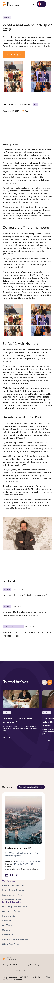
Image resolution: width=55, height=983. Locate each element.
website (32, 502)
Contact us (7, 934)
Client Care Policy (10, 944)
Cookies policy (21, 971)
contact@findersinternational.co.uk (20, 508)
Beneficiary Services (11, 899)
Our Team (7, 925)
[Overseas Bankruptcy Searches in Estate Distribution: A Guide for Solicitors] (27, 612)
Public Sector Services (13, 890)
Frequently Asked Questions (15, 906)
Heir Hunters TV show (31, 352)
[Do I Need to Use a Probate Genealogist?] (27, 593)
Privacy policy (7, 971)
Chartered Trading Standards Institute (27, 239)
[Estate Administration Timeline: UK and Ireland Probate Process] (27, 632)
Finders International (42, 499)
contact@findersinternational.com (21, 869)
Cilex (35, 162)
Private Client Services (13, 885)
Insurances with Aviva (12, 894)
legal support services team (28, 174)
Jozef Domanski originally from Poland (28, 426)
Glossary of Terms (11, 911)
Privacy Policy (45, 977)
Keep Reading (12, 54)
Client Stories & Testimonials (16, 939)
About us (6, 920)
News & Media (8, 916)
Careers (6, 930)
